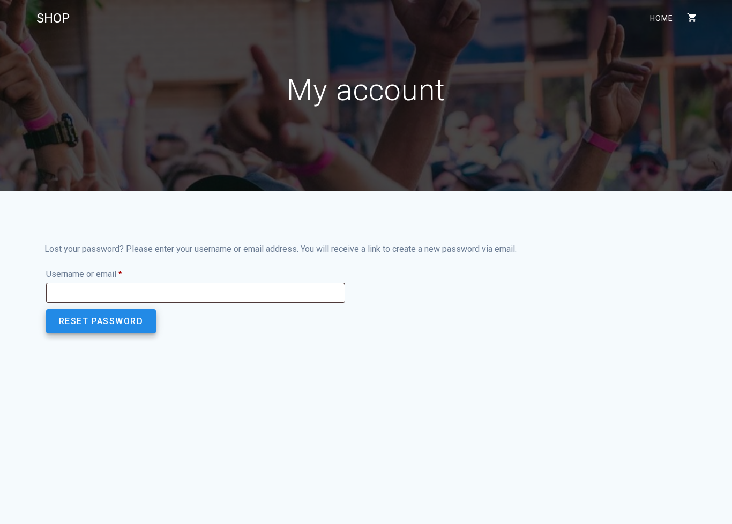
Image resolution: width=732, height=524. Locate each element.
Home (661, 18)
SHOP (53, 18)
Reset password (101, 321)
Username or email (100, 273)
